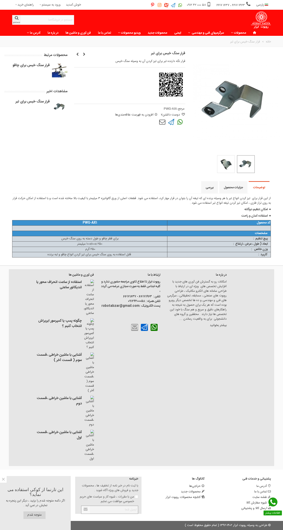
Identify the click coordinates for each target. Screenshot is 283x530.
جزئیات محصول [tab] (233, 187)
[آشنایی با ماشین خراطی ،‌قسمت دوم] (89, 411)
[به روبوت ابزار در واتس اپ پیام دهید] (180, 5)
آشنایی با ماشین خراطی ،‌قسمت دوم (59, 401)
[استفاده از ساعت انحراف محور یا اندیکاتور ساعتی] (89, 298)
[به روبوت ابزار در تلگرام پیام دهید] (173, 5)
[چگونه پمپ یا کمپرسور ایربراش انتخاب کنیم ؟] (89, 334)
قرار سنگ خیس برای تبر (32, 101)
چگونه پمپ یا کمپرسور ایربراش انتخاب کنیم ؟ (60, 323)
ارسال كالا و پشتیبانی (254, 508)
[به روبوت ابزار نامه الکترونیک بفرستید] (162, 122)
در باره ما (53, 33)
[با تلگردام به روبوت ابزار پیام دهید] (171, 122)
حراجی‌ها (195, 486)
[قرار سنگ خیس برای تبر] (59, 107)
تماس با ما (104, 33)
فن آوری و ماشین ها (78, 33)
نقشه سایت (259, 497)
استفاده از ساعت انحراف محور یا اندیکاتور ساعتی (59, 285)
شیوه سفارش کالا (256, 502)
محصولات (240, 33)
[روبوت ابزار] (261, 20)
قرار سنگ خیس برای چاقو (31, 65)
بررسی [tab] (210, 187)
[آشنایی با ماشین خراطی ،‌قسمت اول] (89, 445)
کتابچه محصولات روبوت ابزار (183, 497)
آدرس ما (35, 33)
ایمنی (177, 33)
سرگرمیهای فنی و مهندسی (207, 33)
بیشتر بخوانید (218, 325)
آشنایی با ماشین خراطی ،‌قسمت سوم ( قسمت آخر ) (59, 357)
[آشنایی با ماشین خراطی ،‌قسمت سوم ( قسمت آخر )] (89, 372)
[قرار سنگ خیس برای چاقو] (84, 54)
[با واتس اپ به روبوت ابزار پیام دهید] (180, 122)
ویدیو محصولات (131, 33)
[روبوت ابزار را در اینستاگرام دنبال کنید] (159, 5)
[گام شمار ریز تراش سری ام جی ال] (77, 54)
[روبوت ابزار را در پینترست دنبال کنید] (152, 5)
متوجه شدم (34, 515)
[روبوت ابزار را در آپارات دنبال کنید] (166, 5)
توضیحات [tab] (259, 187)
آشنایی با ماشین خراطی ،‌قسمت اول (59, 435)
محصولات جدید (157, 33)
